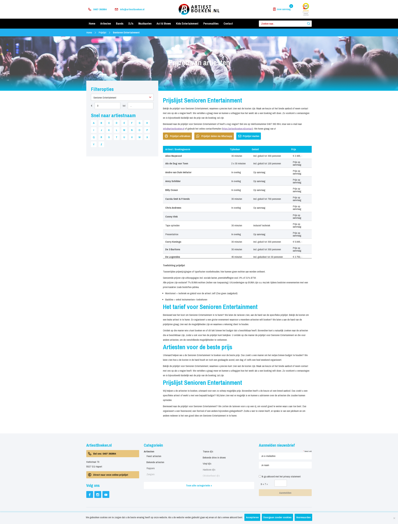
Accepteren (252, 517)
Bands (119, 23)
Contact (228, 23)
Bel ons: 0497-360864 (104, 453)
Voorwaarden (303, 517)
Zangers (150, 474)
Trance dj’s (208, 451)
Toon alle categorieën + (199, 485)
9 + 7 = (264, 484)
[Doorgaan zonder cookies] (394, 518)
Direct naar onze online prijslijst (110, 474)
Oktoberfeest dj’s (211, 475)
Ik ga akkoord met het (281, 476)
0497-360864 (100, 9)
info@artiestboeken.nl (132, 9)
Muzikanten (145, 23)
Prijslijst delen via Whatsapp (216, 136)
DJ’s (130, 23)
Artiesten (105, 23)
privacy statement (292, 476)
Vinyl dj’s (207, 463)
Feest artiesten (153, 456)
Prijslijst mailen (251, 136)
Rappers (150, 468)
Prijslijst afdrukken (180, 136)
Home (92, 23)
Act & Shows (164, 23)
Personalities (211, 23)
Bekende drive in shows (214, 457)
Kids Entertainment (187, 23)
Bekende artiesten (155, 462)
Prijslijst (102, 32)
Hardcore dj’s (209, 469)
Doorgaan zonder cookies (277, 517)
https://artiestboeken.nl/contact (237, 128)
